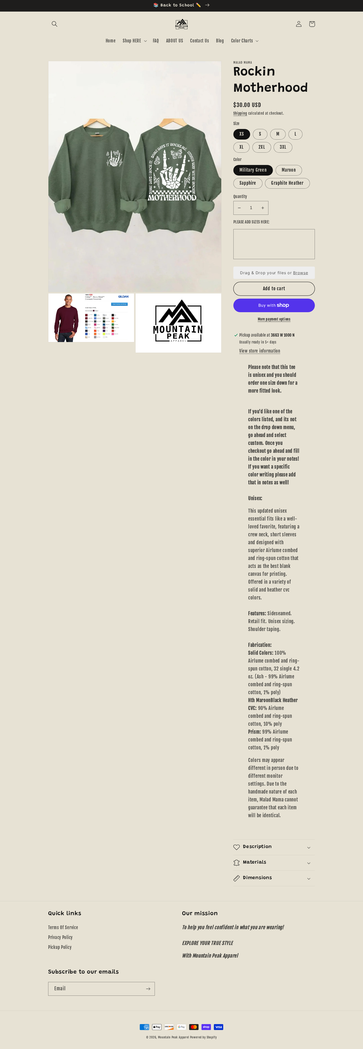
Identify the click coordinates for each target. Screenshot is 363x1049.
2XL (262, 147)
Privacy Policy (60, 937)
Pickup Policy (59, 947)
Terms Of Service (63, 927)
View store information (259, 351)
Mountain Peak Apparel (173, 1037)
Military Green (253, 170)
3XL (283, 147)
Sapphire (248, 183)
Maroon (289, 170)
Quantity (240, 196)
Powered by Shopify (203, 1037)
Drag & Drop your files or (274, 272)
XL (241, 147)
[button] (54, 24)
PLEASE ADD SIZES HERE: (251, 221)
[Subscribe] (148, 989)
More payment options (274, 319)
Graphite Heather (287, 183)
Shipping (240, 113)
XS (242, 134)
